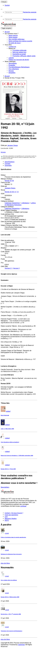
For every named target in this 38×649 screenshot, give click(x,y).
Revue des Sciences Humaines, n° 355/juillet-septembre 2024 (17, 455)
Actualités (12, 73)
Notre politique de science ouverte (20, 41)
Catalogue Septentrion (12, 203)
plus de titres (5, 563)
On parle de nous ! (15, 43)
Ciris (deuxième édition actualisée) (10, 442)
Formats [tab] (7, 164)
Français (4, 2)
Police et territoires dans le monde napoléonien (13, 537)
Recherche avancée (29, 12)
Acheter (3, 152)
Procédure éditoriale (19, 50)
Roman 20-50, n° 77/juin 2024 (8, 469)
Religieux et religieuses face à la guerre (11, 554)
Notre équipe (13, 37)
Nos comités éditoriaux (16, 39)
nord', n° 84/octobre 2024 (7, 428)
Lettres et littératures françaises (20, 204)
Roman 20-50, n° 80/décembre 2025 (10, 597)
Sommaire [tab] (8, 165)
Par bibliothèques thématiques (19, 67)
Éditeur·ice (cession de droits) (19, 60)
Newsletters (5, 487)
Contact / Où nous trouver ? (14, 513)
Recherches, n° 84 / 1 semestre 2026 (11, 614)
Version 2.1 (8, 268)
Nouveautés (13, 63)
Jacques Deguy (12, 145)
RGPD (7, 520)
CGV (6, 517)
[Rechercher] (1, 9)
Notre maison (13, 35)
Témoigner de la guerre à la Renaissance (11, 631)
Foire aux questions (11, 515)
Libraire (11, 58)
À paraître (12, 65)
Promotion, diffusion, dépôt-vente (23, 56)
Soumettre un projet (19, 54)
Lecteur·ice (12, 47)
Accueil (7, 32)
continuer (23, 506)
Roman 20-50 (9, 181)
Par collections (14, 69)
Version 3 (16, 268)
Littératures (25, 203)
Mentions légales (11, 518)
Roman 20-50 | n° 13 (12, 192)
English (7, 5)
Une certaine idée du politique (9, 580)
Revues (11, 71)
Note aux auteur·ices (19, 52)
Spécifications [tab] (9, 162)
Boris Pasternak (5, 415)
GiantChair (21, 645)
